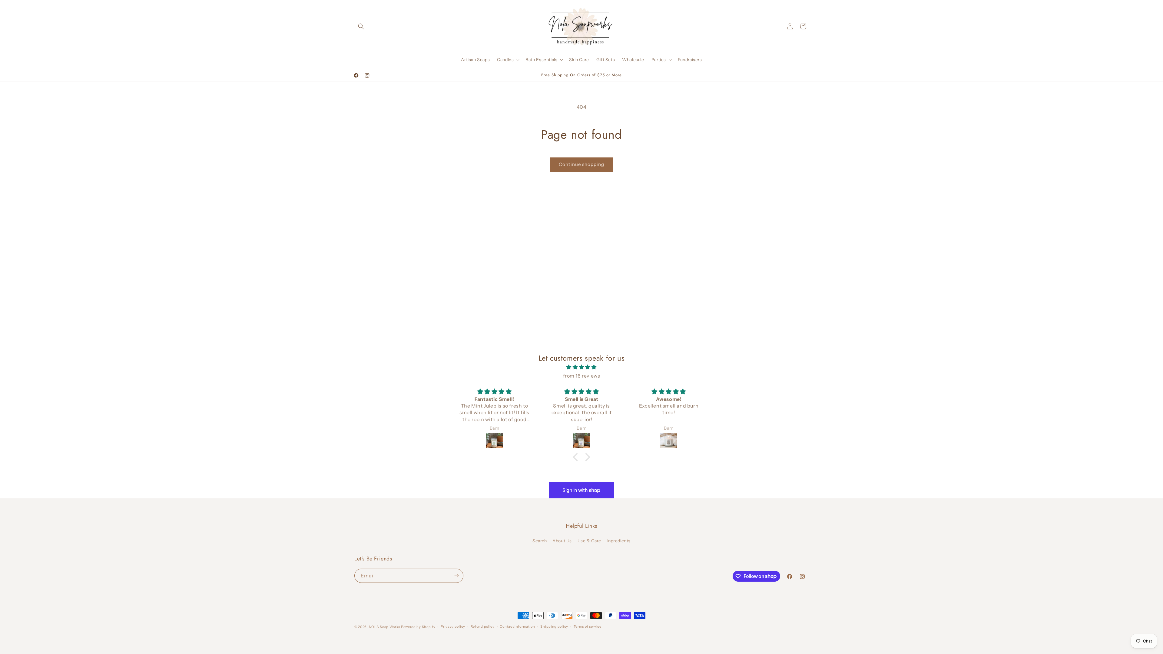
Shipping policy (554, 626)
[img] (581, 367)
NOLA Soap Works (384, 627)
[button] (361, 26)
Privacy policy (453, 626)
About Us (562, 540)
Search (539, 540)
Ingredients (619, 540)
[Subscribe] (456, 576)
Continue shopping (581, 164)
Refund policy (483, 626)
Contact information (517, 626)
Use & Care (589, 540)
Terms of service (587, 626)
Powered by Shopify (418, 627)
